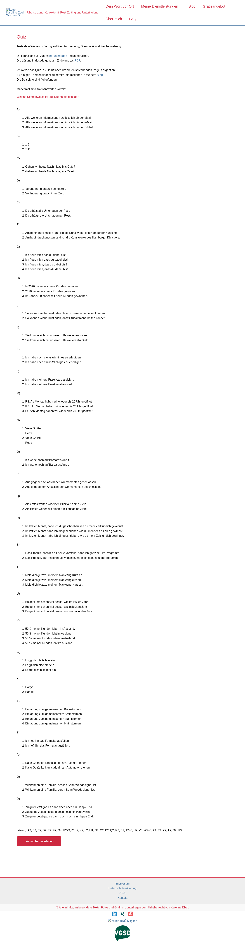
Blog (192, 6)
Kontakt (122, 897)
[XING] (122, 914)
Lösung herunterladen (39, 841)
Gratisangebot (214, 6)
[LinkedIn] (114, 914)
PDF (77, 60)
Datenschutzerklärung (122, 888)
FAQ (132, 19)
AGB (122, 892)
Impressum (122, 883)
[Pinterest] (130, 914)
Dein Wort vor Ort (120, 6)
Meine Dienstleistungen (159, 6)
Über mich (114, 19)
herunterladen (58, 55)
